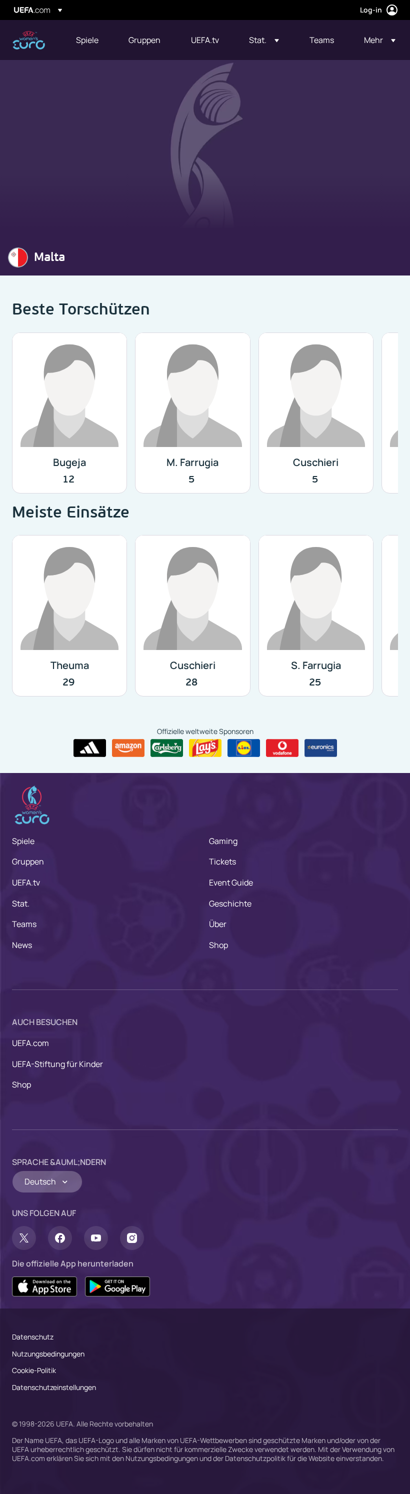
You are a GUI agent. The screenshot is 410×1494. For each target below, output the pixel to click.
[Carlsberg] (166, 748)
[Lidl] (244, 748)
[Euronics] (320, 748)
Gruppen (28, 861)
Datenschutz (33, 1337)
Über (217, 924)
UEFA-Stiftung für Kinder (57, 1064)
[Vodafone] (282, 748)
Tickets (222, 861)
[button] (264, 40)
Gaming (223, 841)
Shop (218, 945)
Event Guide (231, 882)
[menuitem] (90, 40)
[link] (87, 40)
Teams (24, 924)
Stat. (21, 903)
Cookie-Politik (34, 1370)
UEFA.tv (26, 882)
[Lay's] (205, 748)
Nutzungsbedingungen (48, 1353)
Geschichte (230, 903)
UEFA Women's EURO (29, 40)
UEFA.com (30, 1043)
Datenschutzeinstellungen (54, 1387)
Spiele (23, 841)
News (22, 945)
